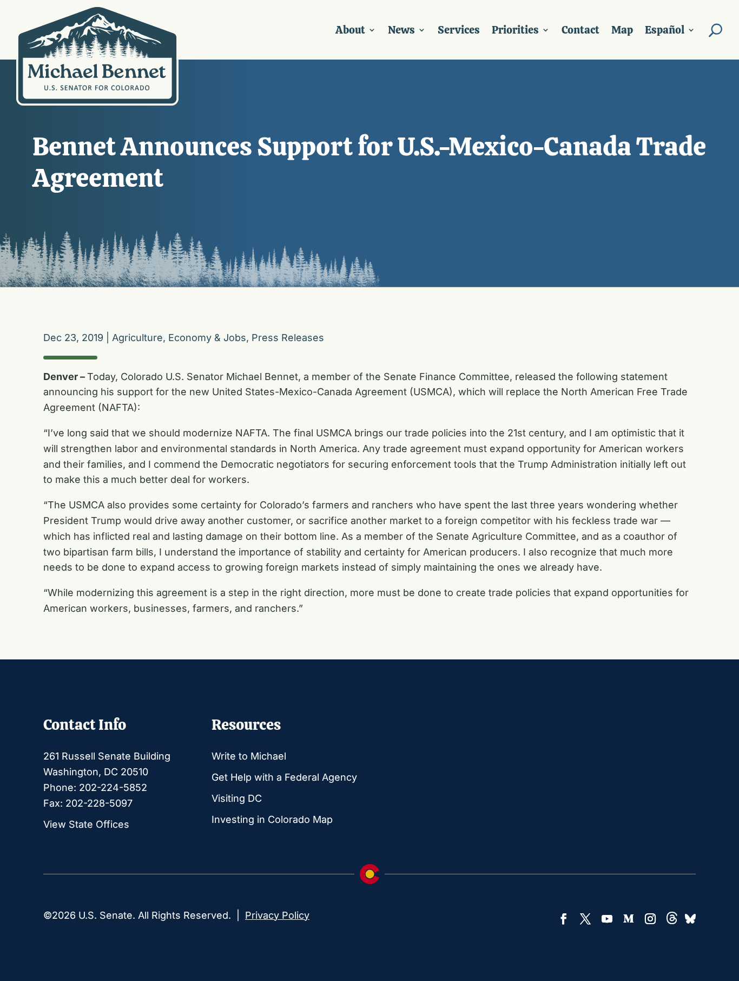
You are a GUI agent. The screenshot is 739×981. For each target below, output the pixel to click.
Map (622, 30)
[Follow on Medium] (628, 919)
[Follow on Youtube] (607, 919)
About (350, 30)
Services (459, 30)
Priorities (515, 30)
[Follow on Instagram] (650, 919)
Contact (580, 30)
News (401, 30)
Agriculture (137, 337)
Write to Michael (249, 756)
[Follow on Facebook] (564, 919)
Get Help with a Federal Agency (284, 777)
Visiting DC (237, 798)
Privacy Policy (277, 915)
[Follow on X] (585, 919)
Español (664, 30)
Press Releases (288, 337)
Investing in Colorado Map (272, 819)
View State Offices (86, 824)
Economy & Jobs (207, 337)
